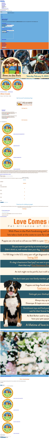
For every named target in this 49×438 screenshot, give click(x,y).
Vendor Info (3, 46)
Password (3, 26)
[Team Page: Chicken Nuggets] (17, 90)
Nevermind (2, 382)
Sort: (1, 121)
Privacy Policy (2, 376)
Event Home (3, 2)
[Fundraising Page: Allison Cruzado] (6, 90)
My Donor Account (8, 24)
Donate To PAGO (4, 47)
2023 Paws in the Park (3, 91)
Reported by (1, 436)
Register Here (3, 3)
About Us (3, 7)
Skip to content (2, 0)
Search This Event (11, 12)
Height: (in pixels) (2, 176)
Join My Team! (6, 202)
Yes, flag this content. (3, 437)
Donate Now (2, 202)
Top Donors (3, 110)
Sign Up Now (4, 23)
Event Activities (4, 4)
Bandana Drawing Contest (5, 8)
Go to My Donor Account (3, 10)
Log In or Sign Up (2, 1)
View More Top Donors (4, 118)
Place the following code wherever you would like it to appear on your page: (11, 178)
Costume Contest (4, 44)
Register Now (6, 331)
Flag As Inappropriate (8, 376)
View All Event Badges (3, 216)
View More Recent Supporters (5, 114)
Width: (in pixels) (2, 175)
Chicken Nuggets (10, 91)
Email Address (4, 25)
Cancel (7, 437)
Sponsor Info (3, 5)
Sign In (7, 31)
